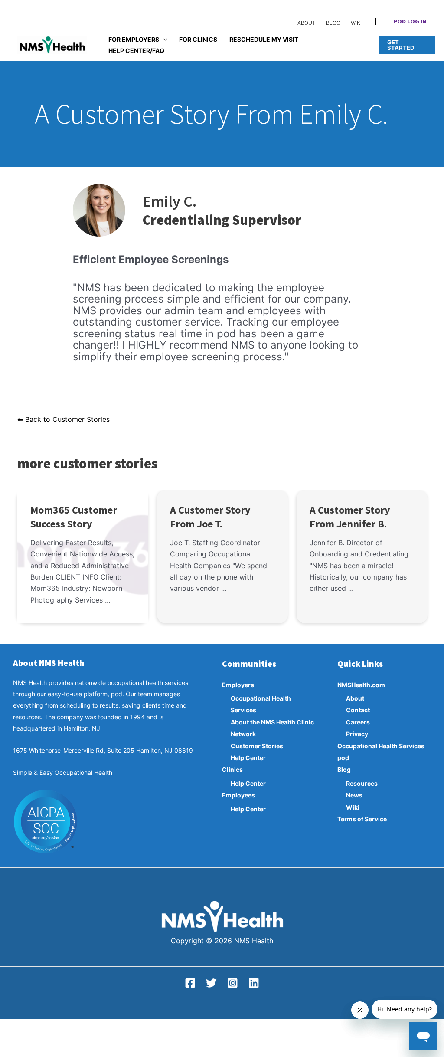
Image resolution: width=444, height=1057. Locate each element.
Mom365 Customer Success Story (73, 516)
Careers (358, 722)
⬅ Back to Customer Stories (63, 419)
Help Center (248, 757)
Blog (344, 769)
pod (343, 757)
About (355, 698)
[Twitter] (211, 983)
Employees (238, 795)
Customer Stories (257, 746)
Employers (238, 684)
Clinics (232, 769)
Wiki (352, 807)
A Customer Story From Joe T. (210, 516)
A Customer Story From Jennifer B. (350, 516)
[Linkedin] (253, 983)
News (354, 795)
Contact (358, 710)
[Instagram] (232, 983)
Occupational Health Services (380, 746)
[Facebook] (190, 983)
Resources (362, 783)
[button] (410, 22)
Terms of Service (362, 819)
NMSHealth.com (361, 684)
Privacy (357, 734)
